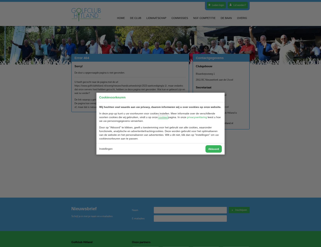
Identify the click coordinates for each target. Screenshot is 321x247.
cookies (162, 117)
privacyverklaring (197, 117)
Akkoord (213, 148)
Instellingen (106, 148)
